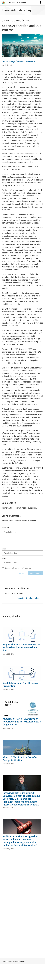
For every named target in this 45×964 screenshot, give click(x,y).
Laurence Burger (9, 61)
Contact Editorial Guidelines (28, 598)
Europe (17, 20)
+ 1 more (26, 20)
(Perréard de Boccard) (25, 61)
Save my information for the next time (19, 568)
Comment (5, 528)
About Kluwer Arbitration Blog (13, 962)
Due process (7, 20)
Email (4, 559)
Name (4, 549)
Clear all (21, 573)
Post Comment (35, 573)
